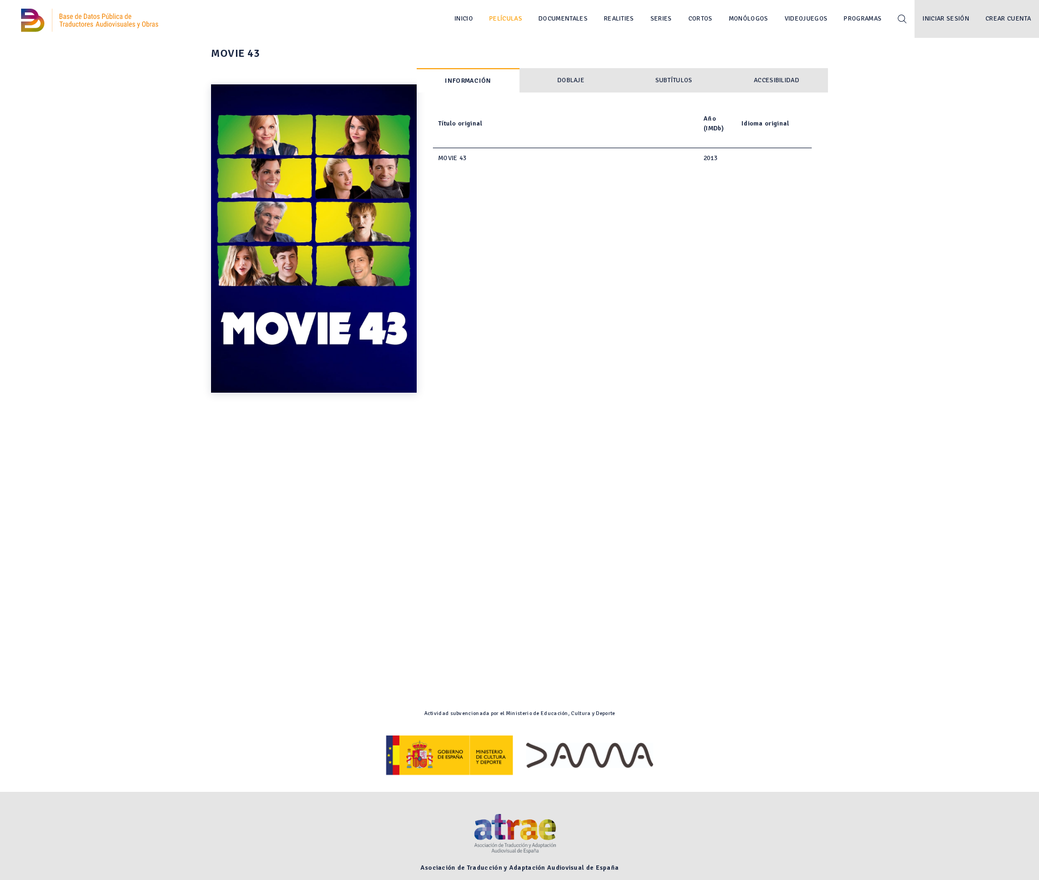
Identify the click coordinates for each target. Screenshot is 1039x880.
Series (661, 19)
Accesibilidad (776, 80)
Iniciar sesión (946, 19)
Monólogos (748, 19)
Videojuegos (806, 19)
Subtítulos (674, 80)
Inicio (464, 19)
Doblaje (570, 80)
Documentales (563, 19)
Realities (619, 19)
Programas (863, 19)
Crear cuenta (1008, 19)
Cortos (700, 19)
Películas (505, 19)
